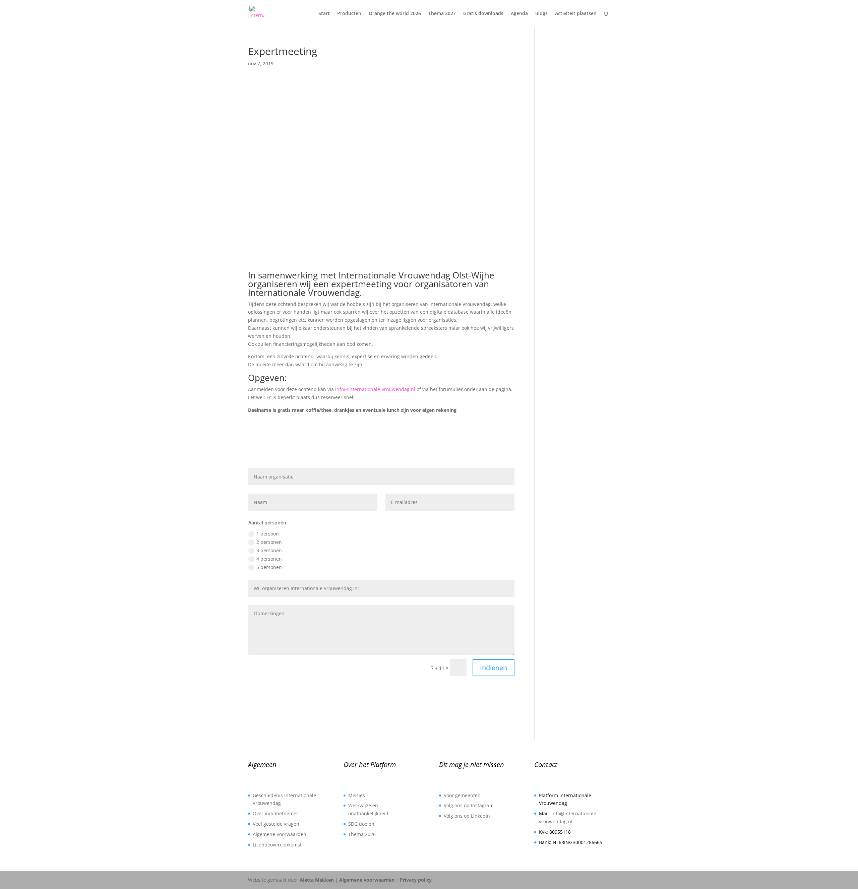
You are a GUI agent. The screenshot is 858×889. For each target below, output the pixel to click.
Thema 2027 (442, 13)
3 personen (269, 550)
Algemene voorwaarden (366, 880)
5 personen (269, 567)
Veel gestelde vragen (276, 824)
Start (324, 13)
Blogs (541, 13)
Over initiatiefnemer (275, 813)
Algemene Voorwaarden (279, 834)
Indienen (493, 667)
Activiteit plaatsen (576, 13)
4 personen (269, 559)
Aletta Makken (317, 880)
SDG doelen (361, 824)
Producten (349, 13)
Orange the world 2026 (395, 13)
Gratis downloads (483, 13)
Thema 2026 (362, 834)
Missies (356, 795)
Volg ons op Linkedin (467, 816)
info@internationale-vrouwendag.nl (375, 389)
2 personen (269, 542)
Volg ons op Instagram (469, 805)
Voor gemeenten (462, 795)
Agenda (519, 13)
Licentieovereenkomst (277, 844)
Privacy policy (416, 880)
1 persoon (267, 533)
